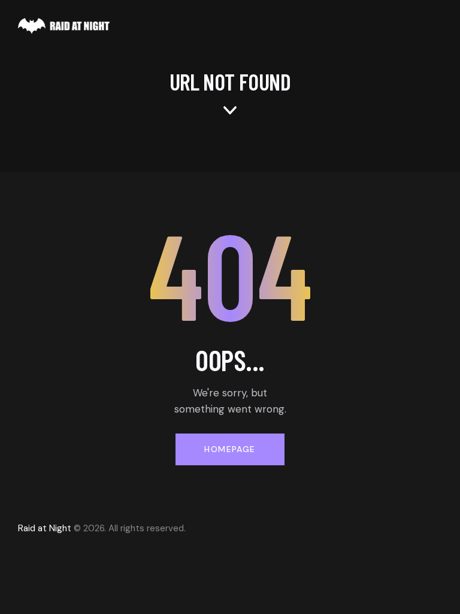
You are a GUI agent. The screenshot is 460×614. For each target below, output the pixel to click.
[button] (438, 25)
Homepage (229, 449)
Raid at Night (44, 528)
